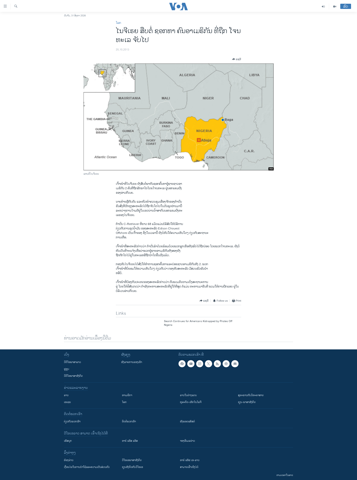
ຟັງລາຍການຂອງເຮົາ (131, 362)
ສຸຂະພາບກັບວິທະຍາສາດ (251, 395)
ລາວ (66, 395)
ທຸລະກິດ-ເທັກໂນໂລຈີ (190, 402)
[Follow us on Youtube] (190, 363)
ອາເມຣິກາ (127, 395)
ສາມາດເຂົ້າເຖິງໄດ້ (189, 467)
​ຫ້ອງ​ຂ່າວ (68, 460)
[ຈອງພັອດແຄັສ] (234, 363)
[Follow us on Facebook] (182, 363)
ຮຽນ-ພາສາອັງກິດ (247, 402)
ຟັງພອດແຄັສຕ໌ (187, 421)
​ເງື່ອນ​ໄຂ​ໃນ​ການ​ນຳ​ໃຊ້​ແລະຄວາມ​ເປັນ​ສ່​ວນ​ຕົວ (87, 467)
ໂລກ (118, 22)
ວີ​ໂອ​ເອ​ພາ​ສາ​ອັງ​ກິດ (132, 460)
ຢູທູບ (66, 369)
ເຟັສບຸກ (68, 441)
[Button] (236, 59)
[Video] (334, 6)
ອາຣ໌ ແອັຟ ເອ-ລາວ (190, 460)
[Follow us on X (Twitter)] (208, 363)
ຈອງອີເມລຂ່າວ (187, 441)
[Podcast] (226, 363)
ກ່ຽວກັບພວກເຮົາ (72, 421)
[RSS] (217, 363)
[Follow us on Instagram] (199, 363)
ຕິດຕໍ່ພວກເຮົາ (129, 421)
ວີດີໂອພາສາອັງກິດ (73, 376)
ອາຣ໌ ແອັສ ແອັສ (130, 441)
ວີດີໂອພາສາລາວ (72, 362)
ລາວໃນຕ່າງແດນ (188, 395)
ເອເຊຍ (67, 402)
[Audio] (323, 6)
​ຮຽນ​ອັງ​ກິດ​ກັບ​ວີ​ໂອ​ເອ (132, 467)
